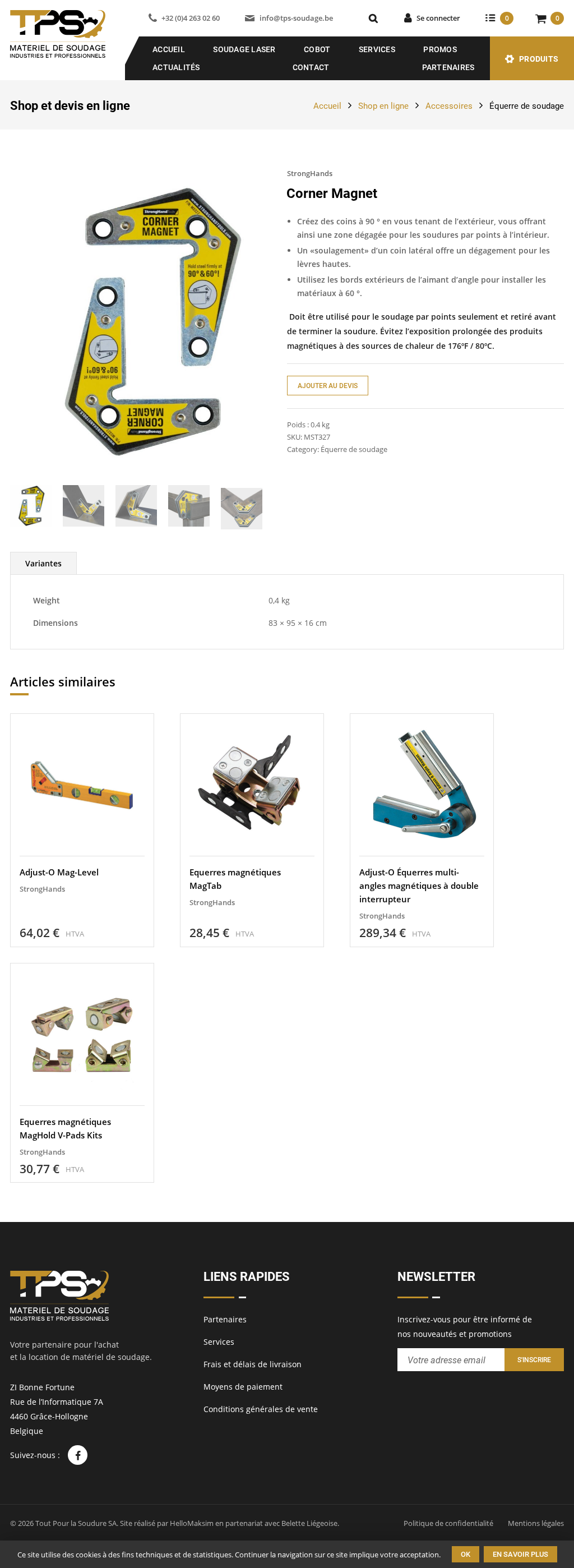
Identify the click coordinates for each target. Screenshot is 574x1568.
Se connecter (438, 18)
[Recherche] (373, 18)
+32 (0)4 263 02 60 (190, 18)
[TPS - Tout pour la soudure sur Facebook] (77, 1455)
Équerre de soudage (526, 106)
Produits (538, 58)
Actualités (176, 67)
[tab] (43, 563)
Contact (311, 67)
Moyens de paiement (243, 1386)
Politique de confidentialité (448, 1523)
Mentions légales (536, 1523)
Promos (440, 49)
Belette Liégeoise (309, 1523)
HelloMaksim (192, 1523)
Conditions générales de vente (260, 1409)
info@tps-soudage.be (296, 18)
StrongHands (309, 173)
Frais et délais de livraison (252, 1364)
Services (377, 49)
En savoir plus (520, 1554)
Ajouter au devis (328, 386)
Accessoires (449, 106)
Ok (465, 1554)
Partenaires (448, 67)
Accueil (168, 49)
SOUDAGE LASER (244, 49)
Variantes (43, 563)
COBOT (317, 49)
